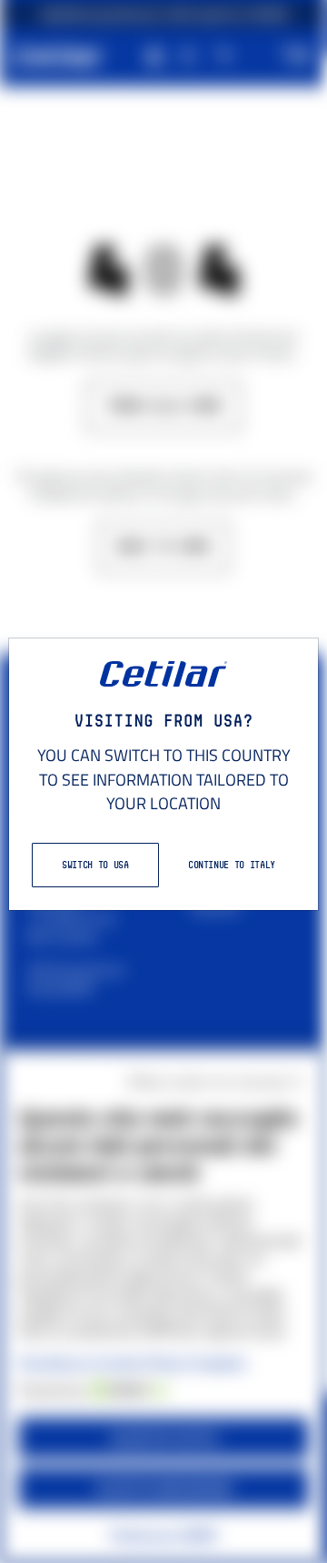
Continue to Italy (231, 864)
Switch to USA (95, 864)
